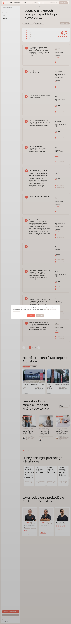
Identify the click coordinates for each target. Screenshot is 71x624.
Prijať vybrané (40, 315)
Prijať (31, 315)
